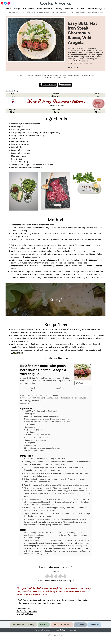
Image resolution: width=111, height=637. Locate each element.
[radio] (47, 576)
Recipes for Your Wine (26, 611)
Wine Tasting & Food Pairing (23, 625)
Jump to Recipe (49, 85)
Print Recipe (66, 85)
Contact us (94, 625)
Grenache (52, 105)
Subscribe (80, 625)
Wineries (43, 625)
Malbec (60, 105)
